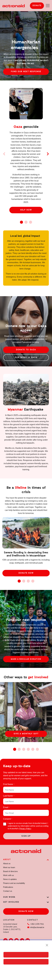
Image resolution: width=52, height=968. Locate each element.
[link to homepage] (13, 5)
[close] (47, 945)
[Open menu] (48, 5)
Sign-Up (26, 836)
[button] (4, 154)
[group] (26, 712)
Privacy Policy (25, 828)
